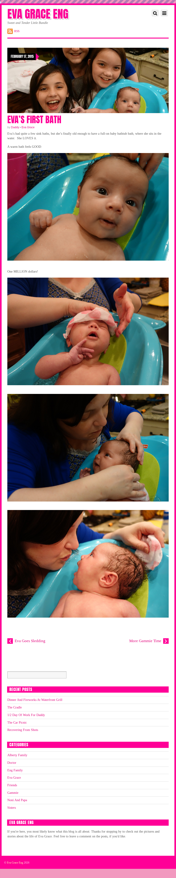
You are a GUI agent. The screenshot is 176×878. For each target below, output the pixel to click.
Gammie (12, 792)
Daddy (15, 127)
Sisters (11, 807)
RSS (16, 31)
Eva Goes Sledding (30, 641)
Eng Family (15, 770)
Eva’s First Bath (34, 119)
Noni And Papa (17, 800)
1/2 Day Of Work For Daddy (26, 715)
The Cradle (14, 707)
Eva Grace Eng (15, 862)
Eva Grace (28, 127)
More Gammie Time (145, 641)
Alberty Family (17, 755)
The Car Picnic (17, 722)
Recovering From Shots (22, 730)
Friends (12, 785)
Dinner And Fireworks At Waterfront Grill (34, 700)
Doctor (11, 762)
